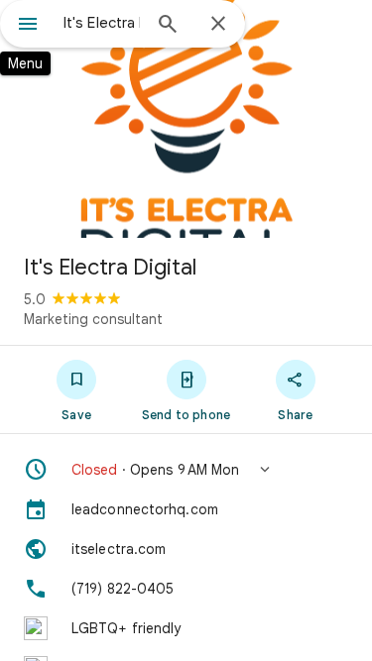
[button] (186, 470)
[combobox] (101, 23)
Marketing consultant (93, 319)
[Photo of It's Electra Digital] (186, 119)
